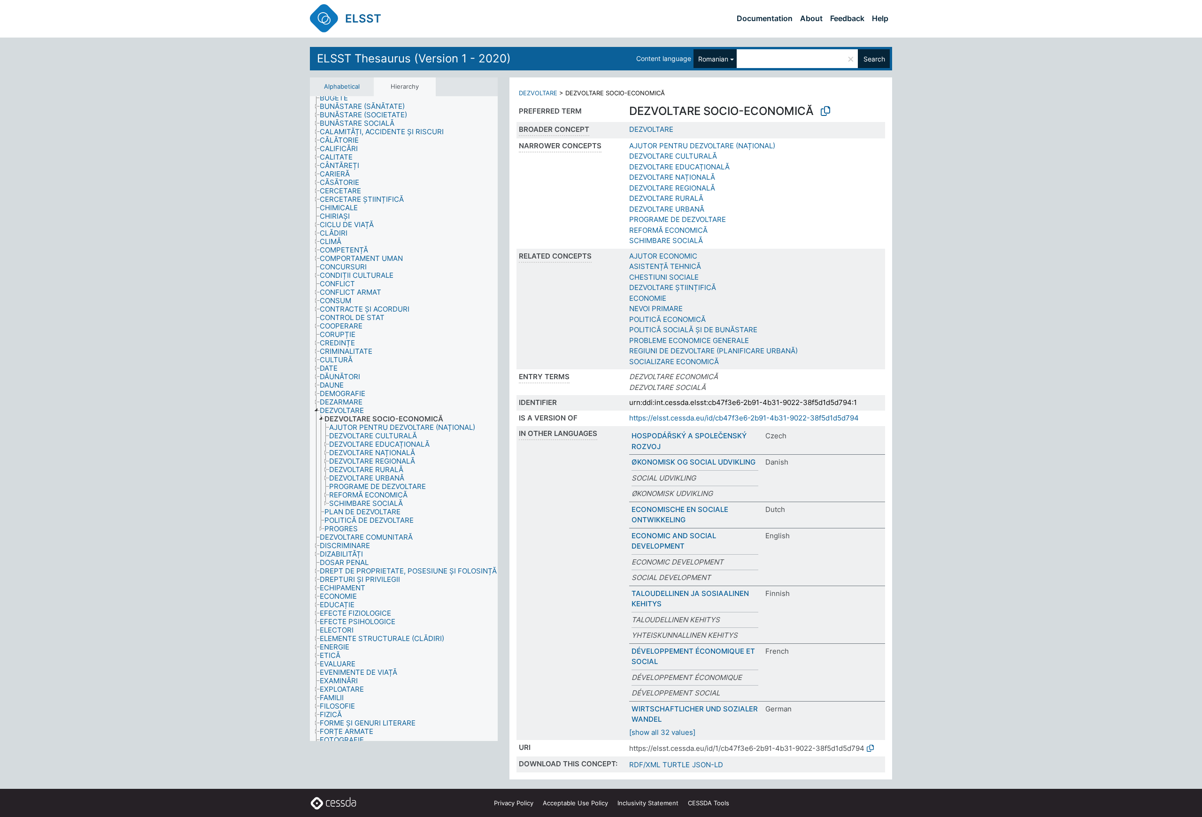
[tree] (404, 418)
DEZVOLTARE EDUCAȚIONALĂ (679, 166)
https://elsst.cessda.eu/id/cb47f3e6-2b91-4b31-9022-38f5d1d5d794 (744, 417)
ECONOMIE (647, 298)
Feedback (847, 18)
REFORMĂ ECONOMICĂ (668, 230)
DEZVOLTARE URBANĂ (666, 209)
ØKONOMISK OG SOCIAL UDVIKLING (693, 462)
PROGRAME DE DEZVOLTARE (677, 219)
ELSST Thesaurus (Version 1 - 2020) (414, 58)
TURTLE (676, 764)
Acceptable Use (575, 803)
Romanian (713, 59)
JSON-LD (707, 764)
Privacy (513, 803)
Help (880, 18)
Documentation (765, 18)
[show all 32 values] (662, 732)
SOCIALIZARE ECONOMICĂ (674, 361)
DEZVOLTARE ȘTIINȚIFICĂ (672, 287)
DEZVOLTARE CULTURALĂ (673, 156)
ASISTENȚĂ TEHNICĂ (665, 266)
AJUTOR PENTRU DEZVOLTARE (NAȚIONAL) (702, 145)
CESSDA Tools (708, 803)
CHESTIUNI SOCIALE (664, 277)
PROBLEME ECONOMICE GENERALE (689, 340)
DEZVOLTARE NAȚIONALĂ (672, 177)
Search (874, 59)
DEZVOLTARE (538, 93)
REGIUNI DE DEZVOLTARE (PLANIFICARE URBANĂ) (713, 350)
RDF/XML (644, 764)
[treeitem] (337, 98)
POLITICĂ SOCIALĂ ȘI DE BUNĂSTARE (693, 329)
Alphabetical (342, 86)
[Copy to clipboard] (825, 111)
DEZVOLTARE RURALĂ (666, 198)
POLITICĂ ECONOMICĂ (667, 319)
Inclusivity (647, 803)
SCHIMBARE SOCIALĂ (666, 240)
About (811, 18)
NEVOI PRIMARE (656, 308)
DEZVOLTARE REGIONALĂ (672, 187)
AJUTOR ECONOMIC (663, 256)
